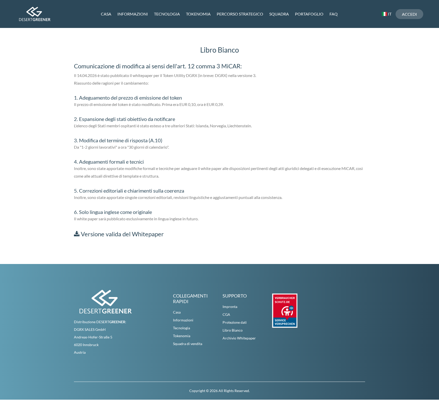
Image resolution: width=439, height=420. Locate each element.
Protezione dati (235, 322)
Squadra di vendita (187, 343)
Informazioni (132, 13)
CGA (226, 314)
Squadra (279, 13)
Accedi (409, 14)
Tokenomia (198, 13)
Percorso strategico (240, 13)
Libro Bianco (233, 330)
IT (389, 13)
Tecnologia (167, 13)
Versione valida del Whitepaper (122, 234)
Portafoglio (309, 13)
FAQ (334, 13)
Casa (106, 13)
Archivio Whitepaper (239, 338)
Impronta (230, 306)
